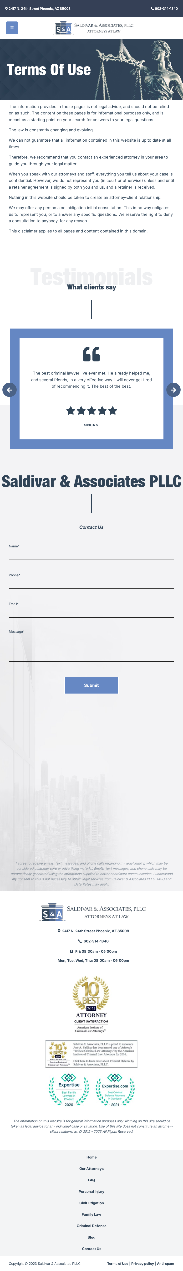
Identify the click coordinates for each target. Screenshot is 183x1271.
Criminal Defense (92, 1226)
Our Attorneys (91, 1168)
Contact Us (91, 1248)
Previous (9, 390)
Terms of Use (117, 1263)
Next (173, 390)
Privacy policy (142, 1263)
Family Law (91, 1214)
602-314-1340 (166, 8)
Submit (91, 685)
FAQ (91, 1180)
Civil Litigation (91, 1203)
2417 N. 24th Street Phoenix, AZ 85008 (39, 8)
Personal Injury (91, 1191)
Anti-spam (165, 1263)
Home (91, 1157)
